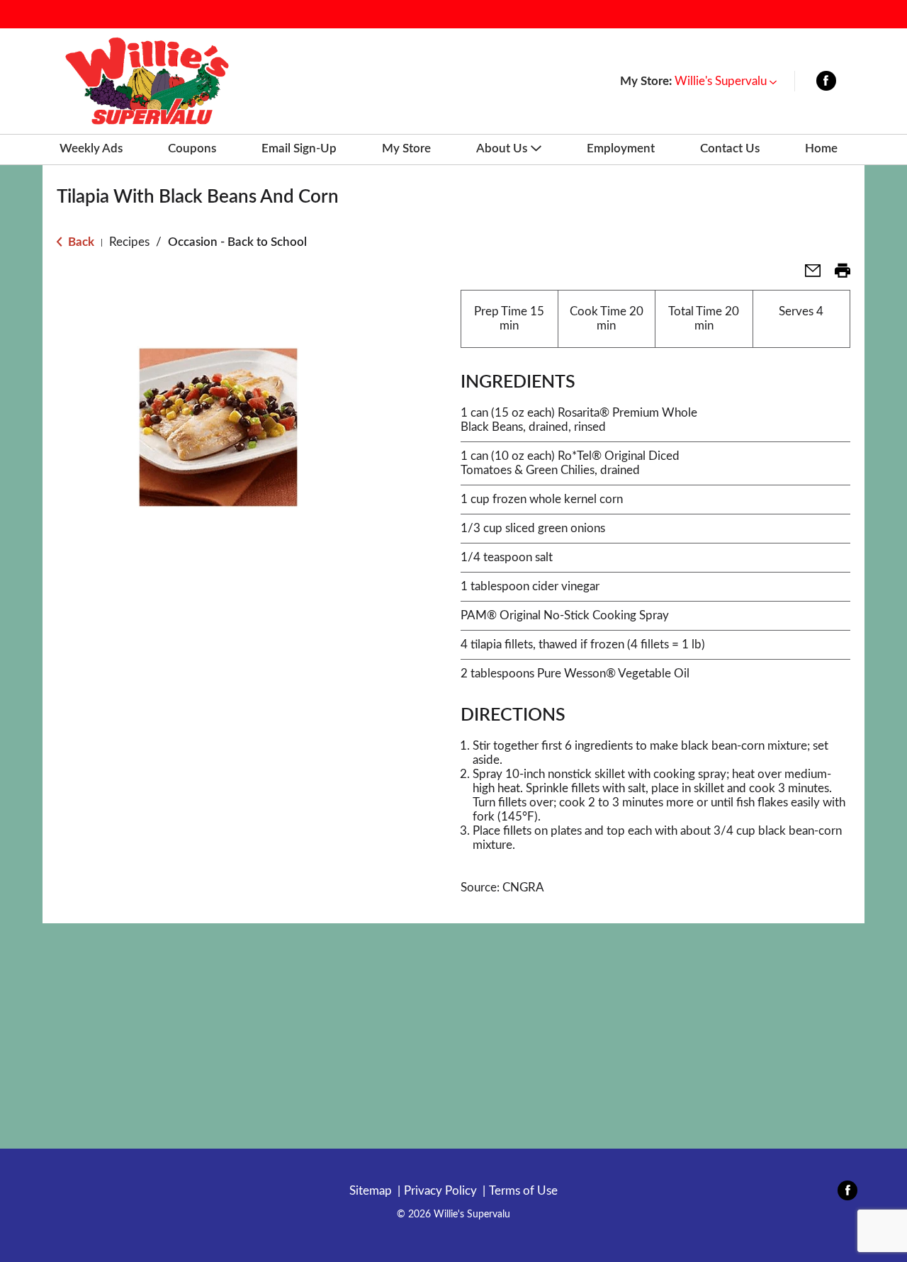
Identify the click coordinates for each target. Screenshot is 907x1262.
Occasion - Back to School (237, 242)
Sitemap (370, 1191)
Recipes (129, 242)
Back (79, 242)
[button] (726, 81)
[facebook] (826, 84)
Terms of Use (523, 1191)
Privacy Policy (440, 1191)
